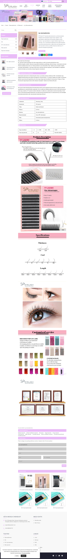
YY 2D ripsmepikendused (58, 489)
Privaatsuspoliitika (26, 553)
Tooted (32, 5)
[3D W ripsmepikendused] (26, 498)
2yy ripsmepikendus (28, 25)
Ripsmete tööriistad (5, 50)
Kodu (21, 6)
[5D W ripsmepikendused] (58, 498)
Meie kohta (25, 6)
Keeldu (17, 555)
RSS (36, 542)
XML (36, 544)
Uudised (38, 5)
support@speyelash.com (10, 1)
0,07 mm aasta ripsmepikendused (42, 489)
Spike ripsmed (28, 434)
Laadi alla (43, 6)
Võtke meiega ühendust (58, 6)
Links (36, 537)
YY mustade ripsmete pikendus (26, 489)
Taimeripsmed (21, 434)
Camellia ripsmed (21, 435)
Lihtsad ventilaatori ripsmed (32, 432)
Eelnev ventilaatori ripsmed (46, 434)
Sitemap (36, 539)
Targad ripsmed (48, 432)
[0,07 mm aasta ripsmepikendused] (42, 480)
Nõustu (23, 555)
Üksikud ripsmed (21, 432)
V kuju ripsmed (56, 432)
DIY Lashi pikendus (5, 44)
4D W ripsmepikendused (42, 507)
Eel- (2, 41)
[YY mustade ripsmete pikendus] (26, 480)
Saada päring (49, 6)
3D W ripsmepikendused (26, 507)
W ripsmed (20, 25)
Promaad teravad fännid (59, 434)
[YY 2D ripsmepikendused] (58, 480)
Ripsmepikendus (12, 25)
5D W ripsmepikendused (58, 507)
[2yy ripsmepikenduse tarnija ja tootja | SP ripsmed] (10, 6)
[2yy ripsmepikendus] (23, 53)
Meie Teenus (37, 522)
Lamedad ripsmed (36, 434)
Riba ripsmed (4, 47)
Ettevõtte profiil (38, 520)
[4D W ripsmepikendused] (42, 498)
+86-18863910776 (21, 1)
